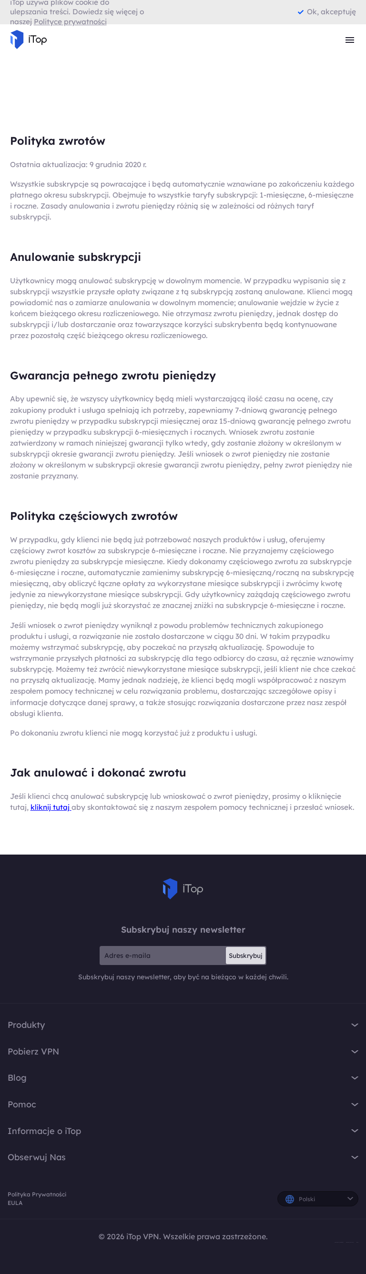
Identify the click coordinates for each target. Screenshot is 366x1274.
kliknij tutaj (50, 807)
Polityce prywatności (70, 21)
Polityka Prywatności (37, 1194)
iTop (183, 888)
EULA (15, 1202)
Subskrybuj (246, 955)
